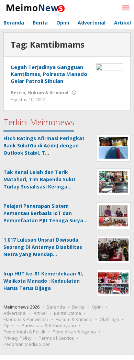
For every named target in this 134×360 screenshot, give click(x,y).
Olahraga (109, 319)
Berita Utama (67, 313)
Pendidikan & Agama (74, 332)
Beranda (56, 307)
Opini (97, 307)
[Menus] (126, 8)
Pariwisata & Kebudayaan (49, 325)
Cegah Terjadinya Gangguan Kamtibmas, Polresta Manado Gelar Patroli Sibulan (49, 74)
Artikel (40, 313)
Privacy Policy (17, 338)
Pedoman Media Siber (26, 344)
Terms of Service (56, 338)
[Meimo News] (34, 7)
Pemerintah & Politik (24, 332)
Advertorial (14, 313)
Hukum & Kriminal (47, 92)
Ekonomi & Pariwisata (25, 319)
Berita (18, 92)
